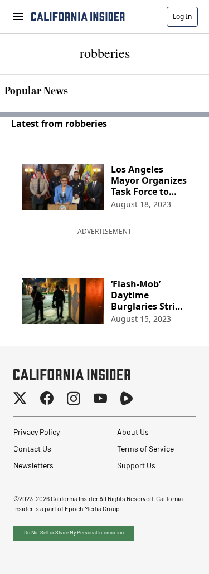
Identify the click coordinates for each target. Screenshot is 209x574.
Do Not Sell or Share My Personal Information (74, 533)
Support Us (136, 466)
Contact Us (32, 449)
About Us (133, 433)
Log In (182, 16)
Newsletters (33, 466)
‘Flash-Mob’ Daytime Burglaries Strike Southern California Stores (148, 295)
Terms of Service (145, 449)
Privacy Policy (36, 433)
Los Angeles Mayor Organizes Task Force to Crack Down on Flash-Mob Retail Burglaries (149, 180)
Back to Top (166, 552)
